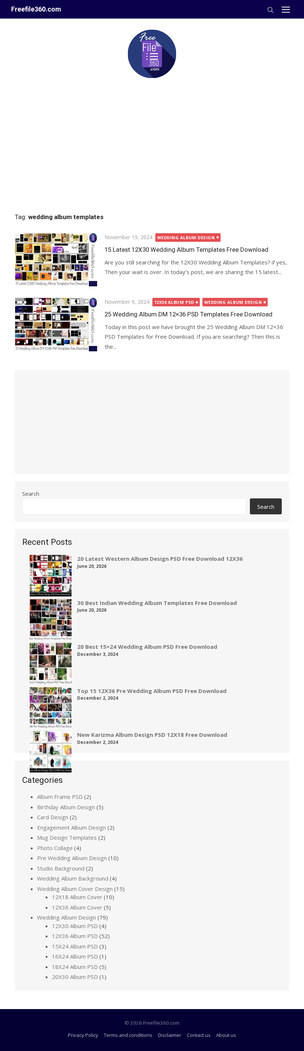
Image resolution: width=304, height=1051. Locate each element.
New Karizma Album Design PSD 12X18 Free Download (152, 734)
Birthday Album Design (66, 807)
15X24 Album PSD (75, 946)
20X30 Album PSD (75, 976)
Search (30, 493)
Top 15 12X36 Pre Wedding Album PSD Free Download (152, 690)
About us (226, 1035)
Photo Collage (55, 848)
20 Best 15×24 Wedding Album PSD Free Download (147, 646)
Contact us (199, 1035)
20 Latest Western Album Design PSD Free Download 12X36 (160, 558)
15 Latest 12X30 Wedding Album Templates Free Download (186, 249)
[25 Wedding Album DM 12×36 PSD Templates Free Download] (56, 324)
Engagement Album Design (71, 827)
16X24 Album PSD (75, 956)
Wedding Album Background (72, 878)
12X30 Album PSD (75, 926)
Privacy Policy (83, 1035)
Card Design (52, 817)
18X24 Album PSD (75, 966)
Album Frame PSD (60, 796)
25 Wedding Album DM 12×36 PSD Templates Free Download (188, 314)
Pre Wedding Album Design (72, 858)
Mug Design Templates (67, 837)
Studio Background (61, 868)
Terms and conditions (128, 1035)
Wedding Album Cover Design (75, 888)
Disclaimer (169, 1035)
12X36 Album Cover (77, 907)
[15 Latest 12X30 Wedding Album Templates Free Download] (56, 259)
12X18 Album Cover (77, 897)
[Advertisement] (152, 142)
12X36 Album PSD (174, 302)
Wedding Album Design (186, 237)
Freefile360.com (36, 9)
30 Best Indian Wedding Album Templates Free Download (157, 602)
